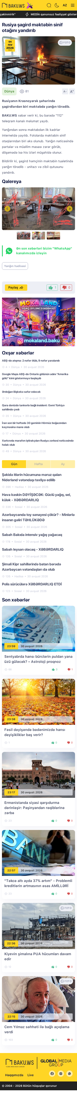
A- (65, 91)
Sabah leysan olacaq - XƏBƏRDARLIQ (33, 549)
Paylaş (13, 287)
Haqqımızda (14, 1075)
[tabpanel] (38, 532)
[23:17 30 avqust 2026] (38, 774)
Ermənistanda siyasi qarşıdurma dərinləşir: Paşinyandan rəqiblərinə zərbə (34, 808)
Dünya (9, 91)
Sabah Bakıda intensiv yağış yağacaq (32, 535)
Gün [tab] (14, 464)
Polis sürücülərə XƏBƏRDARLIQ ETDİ (32, 584)
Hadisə (19, 486)
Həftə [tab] (38, 464)
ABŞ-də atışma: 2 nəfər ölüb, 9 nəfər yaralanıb (31, 360)
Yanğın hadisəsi (15, 266)
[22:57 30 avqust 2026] (38, 853)
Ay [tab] (63, 464)
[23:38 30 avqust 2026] (38, 701)
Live (30, 1075)
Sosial (19, 506)
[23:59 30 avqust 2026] (38, 628)
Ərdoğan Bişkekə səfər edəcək (21, 391)
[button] (69, 208)
